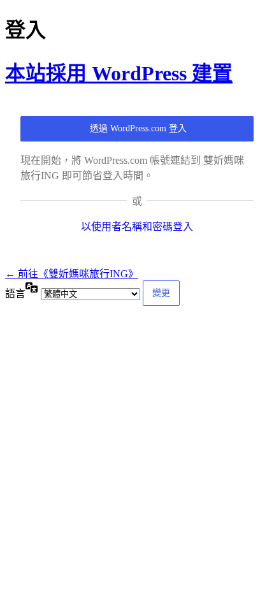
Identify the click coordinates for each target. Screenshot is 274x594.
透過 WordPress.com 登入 (138, 128)
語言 (15, 293)
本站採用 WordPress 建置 (119, 73)
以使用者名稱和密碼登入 (137, 226)
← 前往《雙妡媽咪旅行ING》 (71, 273)
